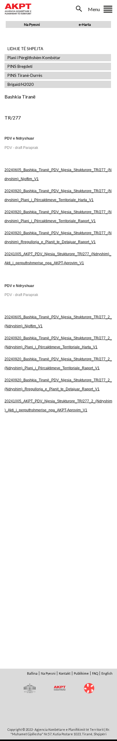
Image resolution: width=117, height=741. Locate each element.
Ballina (32, 673)
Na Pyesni (32, 24)
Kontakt (64, 673)
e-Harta (85, 24)
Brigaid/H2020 (21, 84)
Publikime (81, 673)
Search (79, 9)
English (106, 673)
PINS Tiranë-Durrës (25, 75)
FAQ (95, 673)
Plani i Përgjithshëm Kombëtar (34, 58)
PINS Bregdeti (20, 66)
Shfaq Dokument (31, 469)
